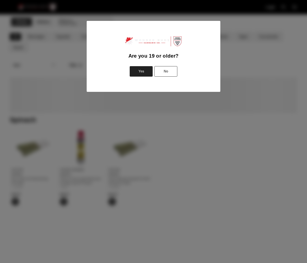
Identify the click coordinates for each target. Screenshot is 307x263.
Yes (141, 71)
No (166, 71)
